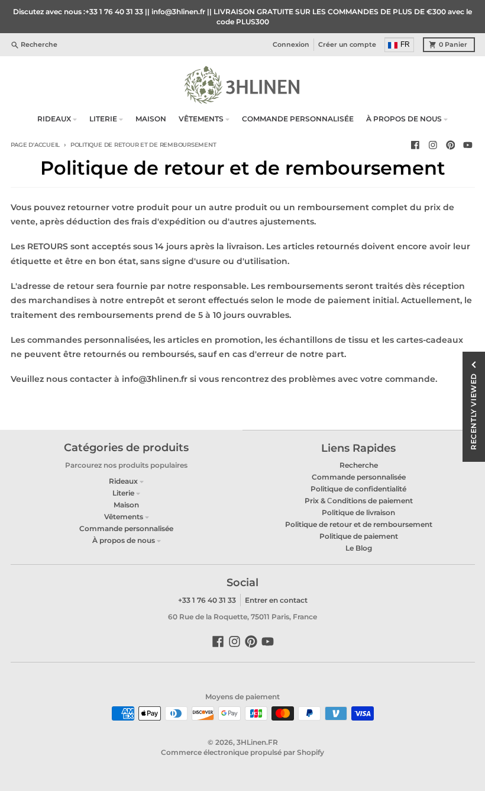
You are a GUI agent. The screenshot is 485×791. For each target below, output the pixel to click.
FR (405, 44)
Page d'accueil (35, 145)
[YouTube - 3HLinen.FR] (468, 145)
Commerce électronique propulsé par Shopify (242, 752)
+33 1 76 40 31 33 (207, 600)
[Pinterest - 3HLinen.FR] (450, 145)
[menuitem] (400, 45)
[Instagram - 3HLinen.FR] (432, 145)
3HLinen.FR (257, 742)
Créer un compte (347, 45)
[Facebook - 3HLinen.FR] (415, 145)
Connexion (291, 45)
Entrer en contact (276, 600)
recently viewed (473, 411)
